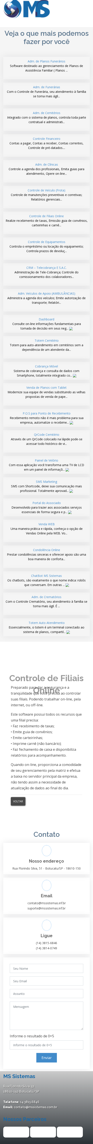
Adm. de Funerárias (46, 91)
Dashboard (46, 323)
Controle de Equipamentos (46, 246)
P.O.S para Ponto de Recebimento (46, 417)
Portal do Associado (46, 507)
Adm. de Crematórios (46, 601)
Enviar (47, 1057)
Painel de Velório (46, 465)
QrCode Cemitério (46, 439)
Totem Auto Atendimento (46, 627)
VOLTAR (18, 801)
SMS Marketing (46, 486)
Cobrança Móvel (46, 370)
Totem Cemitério (46, 345)
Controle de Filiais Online (47, 220)
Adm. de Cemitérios (46, 117)
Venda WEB (47, 528)
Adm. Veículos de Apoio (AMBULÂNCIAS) (46, 298)
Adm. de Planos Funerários (46, 65)
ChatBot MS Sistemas (46, 580)
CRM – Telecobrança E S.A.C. (46, 272)
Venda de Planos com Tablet (46, 392)
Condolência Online (46, 554)
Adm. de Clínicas (46, 169)
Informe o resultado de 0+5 (32, 1036)
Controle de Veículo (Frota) (46, 194)
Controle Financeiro (46, 143)
